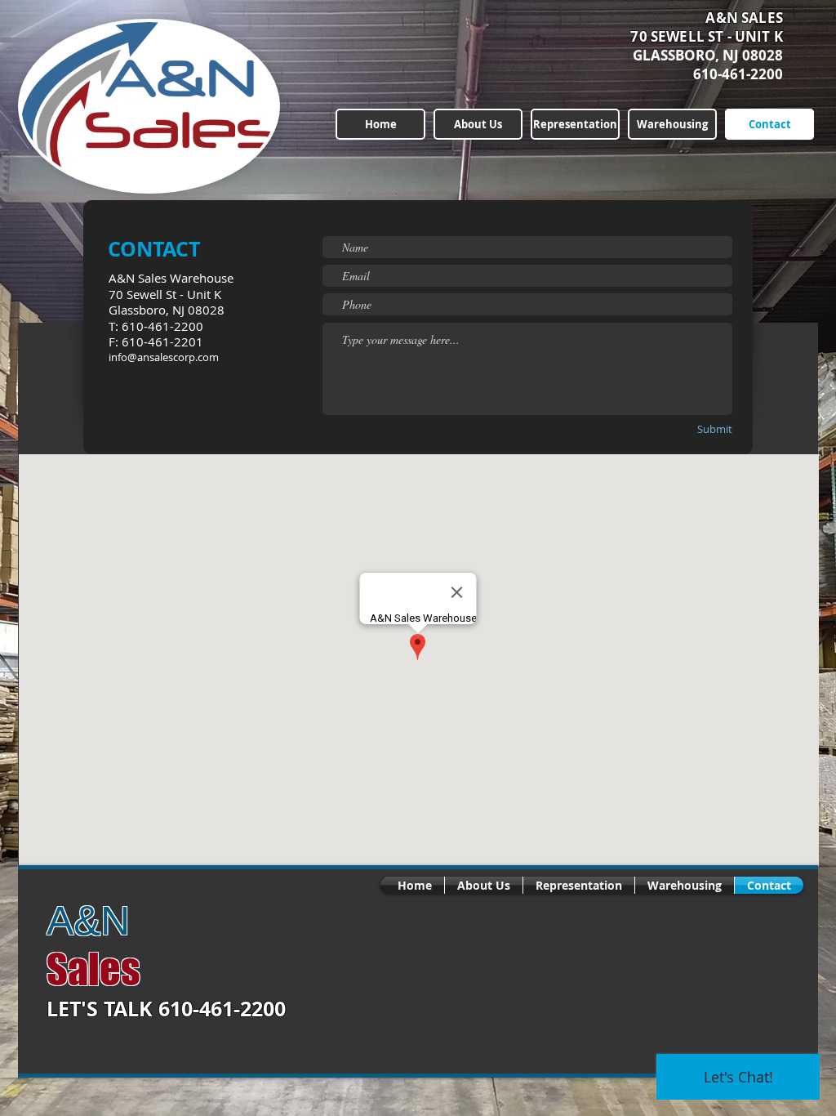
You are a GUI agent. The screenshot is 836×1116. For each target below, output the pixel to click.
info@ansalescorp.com (164, 357)
